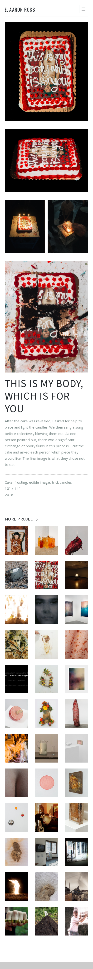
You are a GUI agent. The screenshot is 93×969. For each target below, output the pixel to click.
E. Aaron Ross (20, 9)
